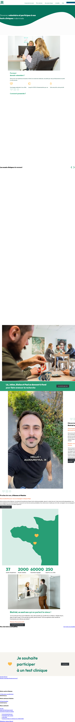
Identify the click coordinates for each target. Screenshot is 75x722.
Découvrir (2, 182)
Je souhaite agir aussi (63, 386)
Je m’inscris (65, 664)
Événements (3, 628)
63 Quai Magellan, (4, 701)
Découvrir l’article (4, 635)
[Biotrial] (2, 2)
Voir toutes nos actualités (69, 626)
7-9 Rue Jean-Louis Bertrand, (7, 694)
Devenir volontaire (70, 2)
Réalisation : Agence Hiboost (6, 721)
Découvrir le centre (5, 507)
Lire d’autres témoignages (17, 624)
